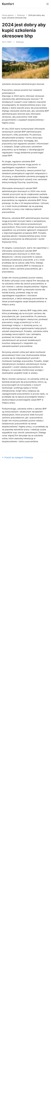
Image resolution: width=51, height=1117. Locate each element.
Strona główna (8, 15)
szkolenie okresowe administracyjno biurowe (23, 84)
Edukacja (21, 15)
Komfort (8, 4)
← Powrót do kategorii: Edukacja (17, 457)
